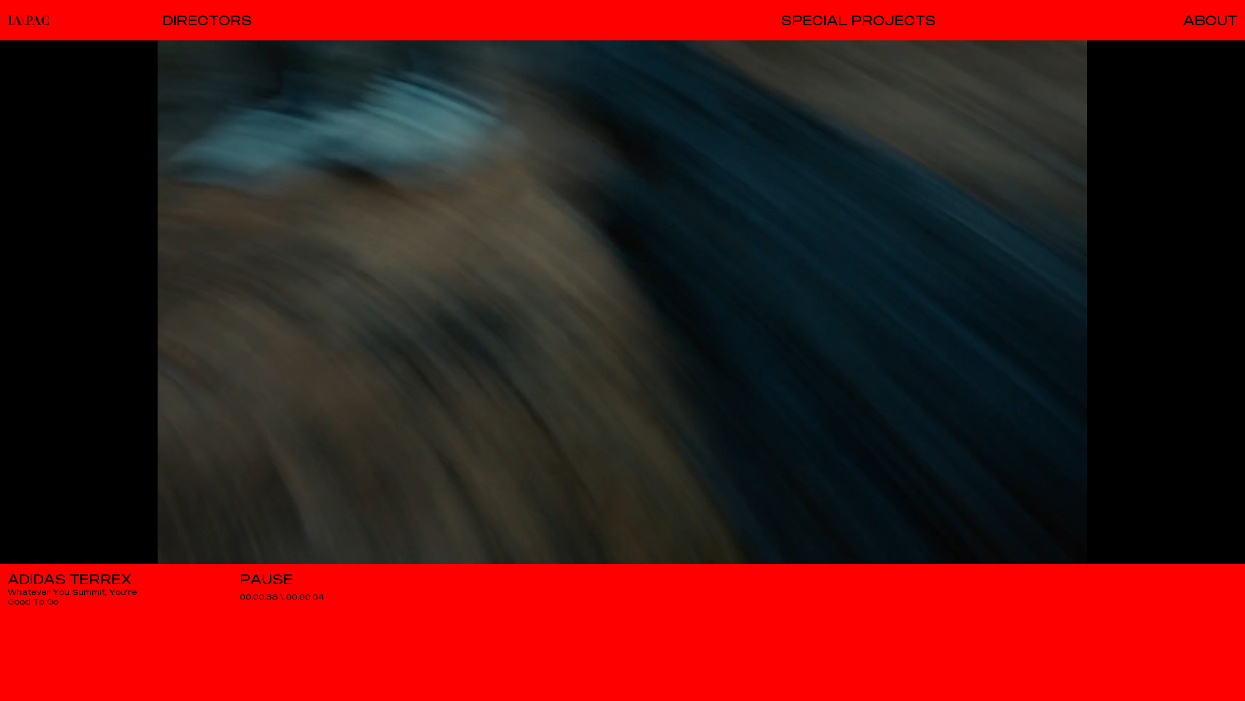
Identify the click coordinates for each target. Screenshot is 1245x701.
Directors (207, 20)
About (1210, 20)
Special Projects (858, 20)
